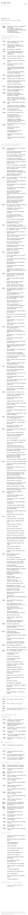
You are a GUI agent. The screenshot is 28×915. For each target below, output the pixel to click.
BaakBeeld (11, 914)
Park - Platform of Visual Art (14, 703)
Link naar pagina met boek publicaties (14, 885)
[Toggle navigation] (25, 3)
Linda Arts (6, 3)
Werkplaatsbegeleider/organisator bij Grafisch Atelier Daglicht (16, 708)
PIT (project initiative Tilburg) (15, 699)
